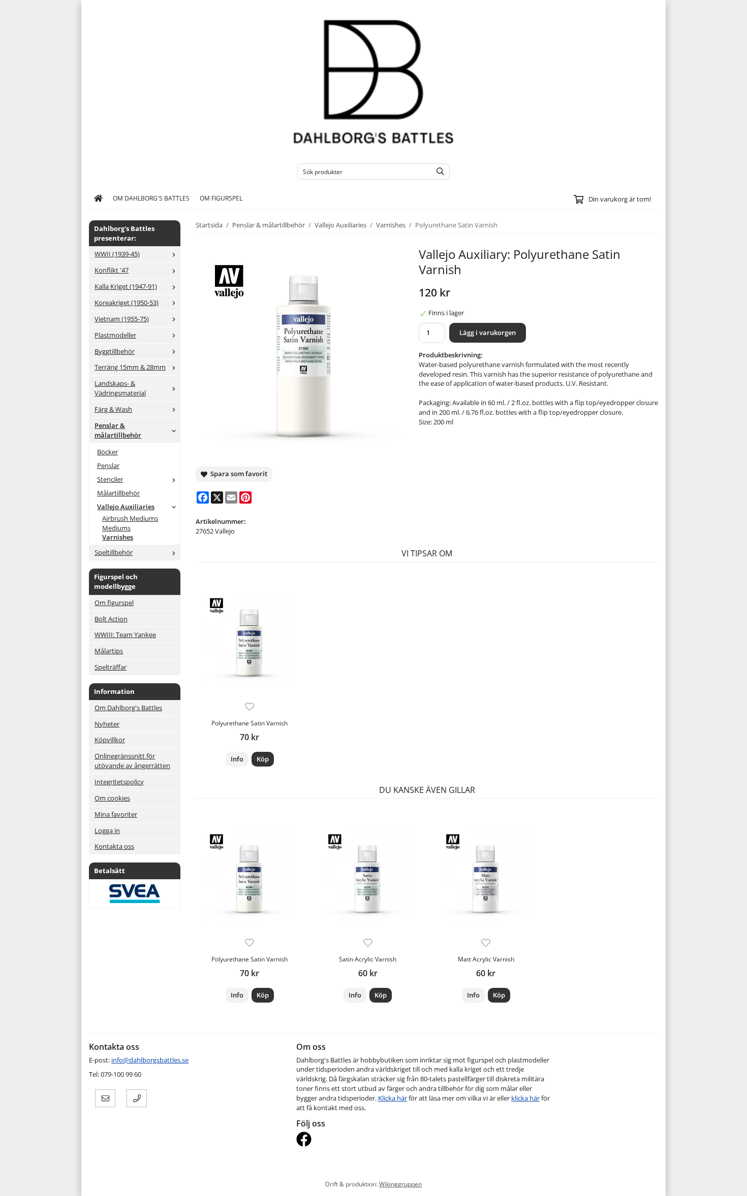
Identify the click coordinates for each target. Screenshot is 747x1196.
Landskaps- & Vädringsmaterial (120, 388)
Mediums (116, 528)
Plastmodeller (115, 335)
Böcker (107, 451)
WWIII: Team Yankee (125, 634)
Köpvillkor (110, 739)
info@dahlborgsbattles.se (150, 1060)
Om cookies (112, 798)
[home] (98, 198)
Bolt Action (111, 618)
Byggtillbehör (115, 351)
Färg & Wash (113, 409)
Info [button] (237, 758)
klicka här (525, 1098)
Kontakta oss (114, 846)
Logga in (107, 830)
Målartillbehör (118, 492)
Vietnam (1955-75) (122, 318)
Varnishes (117, 537)
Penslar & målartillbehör (118, 430)
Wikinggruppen (400, 1184)
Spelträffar (111, 667)
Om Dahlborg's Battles (151, 198)
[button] (263, 759)
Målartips (109, 650)
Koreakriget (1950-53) (127, 302)
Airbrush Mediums (130, 518)
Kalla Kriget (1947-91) (126, 286)
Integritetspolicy (119, 781)
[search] (437, 171)
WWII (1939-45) (117, 253)
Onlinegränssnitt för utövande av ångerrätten (132, 760)
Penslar (108, 465)
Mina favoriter (116, 814)
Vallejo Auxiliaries (125, 506)
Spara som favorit (237, 473)
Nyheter (107, 723)
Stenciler (110, 479)
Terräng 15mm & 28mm (130, 367)
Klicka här (392, 1098)
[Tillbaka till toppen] (652, 1182)
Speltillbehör (114, 552)
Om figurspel (221, 198)
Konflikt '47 (112, 270)
